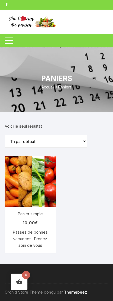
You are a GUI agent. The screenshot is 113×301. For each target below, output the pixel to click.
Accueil (48, 87)
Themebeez (75, 292)
